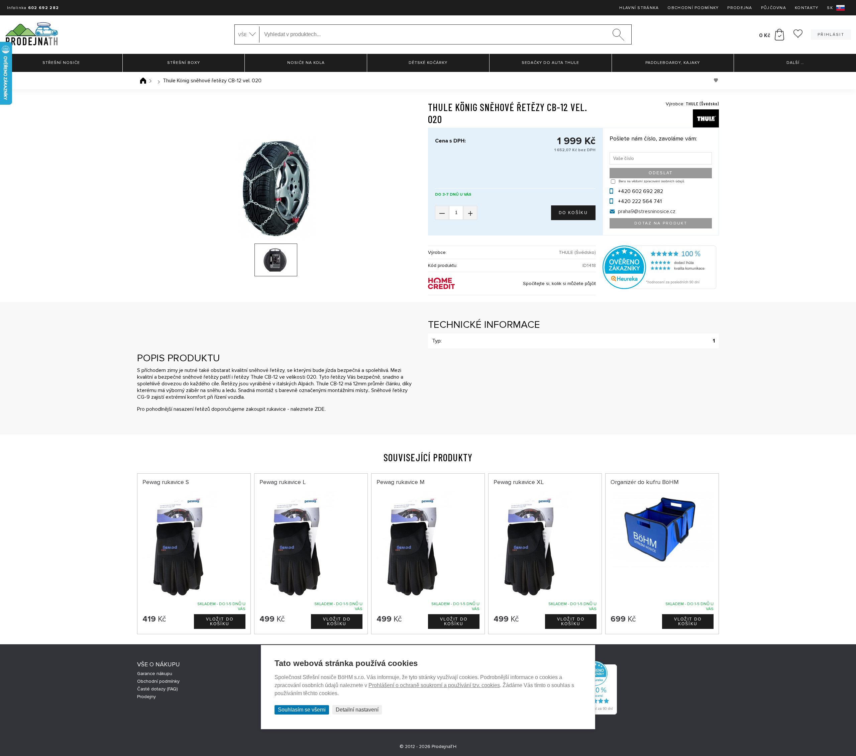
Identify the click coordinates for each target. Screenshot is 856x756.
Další (795, 62)
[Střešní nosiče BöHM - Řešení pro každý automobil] (31, 34)
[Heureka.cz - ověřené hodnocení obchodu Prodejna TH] (595, 713)
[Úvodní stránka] (143, 81)
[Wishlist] (797, 36)
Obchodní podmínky (693, 7)
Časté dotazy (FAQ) (157, 689)
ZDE (320, 409)
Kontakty (806, 7)
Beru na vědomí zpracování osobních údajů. (652, 181)
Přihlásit (831, 34)
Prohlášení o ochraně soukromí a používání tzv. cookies (434, 685)
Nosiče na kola (306, 62)
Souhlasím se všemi (302, 710)
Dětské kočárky (428, 62)
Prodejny (146, 696)
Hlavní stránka (639, 7)
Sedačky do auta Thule (550, 62)
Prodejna (739, 7)
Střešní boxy (183, 62)
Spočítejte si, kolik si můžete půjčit (559, 283)
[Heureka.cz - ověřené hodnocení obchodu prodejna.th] (659, 287)
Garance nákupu (154, 673)
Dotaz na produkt (660, 223)
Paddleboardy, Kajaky (672, 62)
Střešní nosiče (61, 62)
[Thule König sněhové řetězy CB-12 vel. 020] (276, 187)
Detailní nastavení (357, 710)
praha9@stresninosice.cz (646, 211)
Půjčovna (773, 7)
